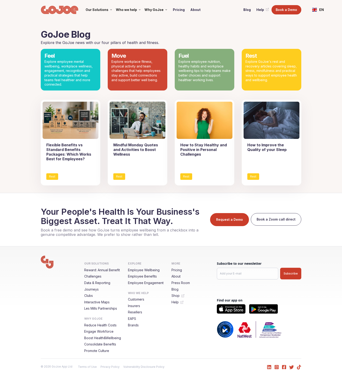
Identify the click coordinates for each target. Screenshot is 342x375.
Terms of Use (87, 366)
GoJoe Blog (66, 34)
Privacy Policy (110, 366)
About (195, 10)
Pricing (179, 10)
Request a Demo (229, 219)
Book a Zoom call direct (276, 219)
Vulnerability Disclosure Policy (143, 366)
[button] (99, 10)
